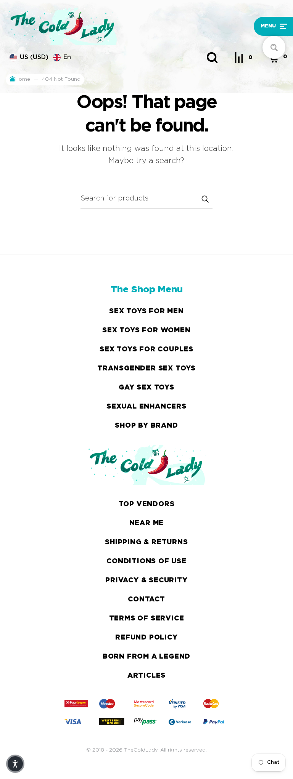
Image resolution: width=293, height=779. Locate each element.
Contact (146, 599)
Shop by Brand (146, 426)
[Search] (212, 57)
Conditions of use (146, 561)
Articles (146, 676)
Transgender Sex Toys (146, 368)
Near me (146, 523)
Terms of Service (146, 619)
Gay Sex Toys (146, 388)
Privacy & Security (146, 580)
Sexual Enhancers (146, 407)
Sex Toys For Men (146, 311)
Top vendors (147, 504)
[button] (253, 26)
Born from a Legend (146, 657)
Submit (205, 199)
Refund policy (146, 638)
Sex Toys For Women (146, 330)
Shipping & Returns (146, 542)
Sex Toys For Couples (146, 349)
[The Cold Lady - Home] (111, 26)
